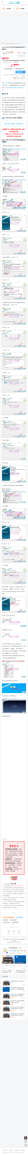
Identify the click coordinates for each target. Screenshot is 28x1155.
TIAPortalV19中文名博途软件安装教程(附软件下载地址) (17, 1007)
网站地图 (17, 1150)
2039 (15, 950)
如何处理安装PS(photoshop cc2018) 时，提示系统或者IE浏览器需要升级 (17, 989)
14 (18, 950)
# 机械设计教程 (15, 922)
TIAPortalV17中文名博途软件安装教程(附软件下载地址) (17, 995)
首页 (3, 43)
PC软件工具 (12, 43)
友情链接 (6, 1150)
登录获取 (21, 72)
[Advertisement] (14, 27)
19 (22, 950)
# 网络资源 (5, 920)
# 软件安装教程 (13, 920)
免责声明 (11, 1150)
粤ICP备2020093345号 (20, 1152)
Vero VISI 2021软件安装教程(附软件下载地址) (14, 48)
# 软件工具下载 (6, 922)
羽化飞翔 (8, 52)
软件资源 (7, 43)
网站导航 (23, 1150)
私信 (24, 52)
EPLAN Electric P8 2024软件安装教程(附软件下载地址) (17, 1014)
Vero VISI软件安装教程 (9, 917)
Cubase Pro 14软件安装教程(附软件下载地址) (17, 1001)
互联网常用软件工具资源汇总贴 (17, 982)
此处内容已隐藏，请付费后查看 (14, 123)
